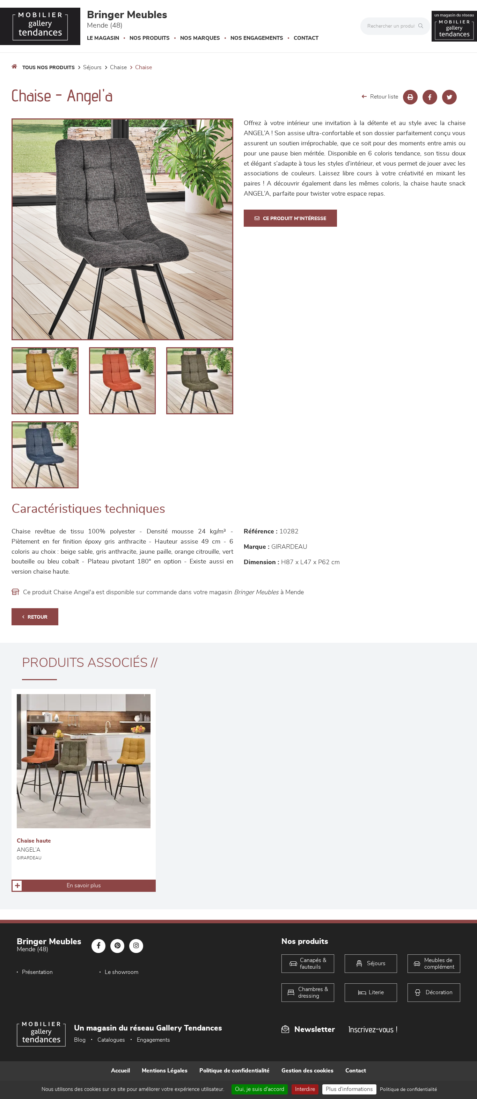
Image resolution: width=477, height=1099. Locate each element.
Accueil (120, 1070)
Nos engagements (256, 38)
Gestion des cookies (307, 1070)
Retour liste (384, 97)
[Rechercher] (422, 26)
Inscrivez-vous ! (372, 1029)
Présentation (37, 972)
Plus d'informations (349, 1089)
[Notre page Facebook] (98, 946)
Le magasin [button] (103, 38)
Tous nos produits (48, 67)
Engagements (153, 1040)
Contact (306, 38)
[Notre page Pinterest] (117, 946)
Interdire (305, 1089)
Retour (37, 617)
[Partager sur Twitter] (449, 97)
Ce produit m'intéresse (294, 218)
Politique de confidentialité (234, 1070)
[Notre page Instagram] (136, 946)
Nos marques (200, 38)
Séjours (92, 67)
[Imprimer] (410, 97)
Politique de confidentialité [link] (408, 1089)
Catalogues (111, 1040)
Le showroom (121, 972)
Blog (80, 1040)
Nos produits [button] (150, 38)
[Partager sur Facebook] (430, 97)
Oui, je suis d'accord (259, 1089)
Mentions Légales (165, 1070)
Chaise (118, 67)
